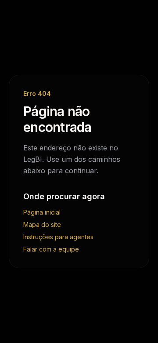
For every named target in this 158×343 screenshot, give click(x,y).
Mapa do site (42, 224)
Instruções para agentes (58, 237)
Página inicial (42, 212)
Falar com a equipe (51, 249)
